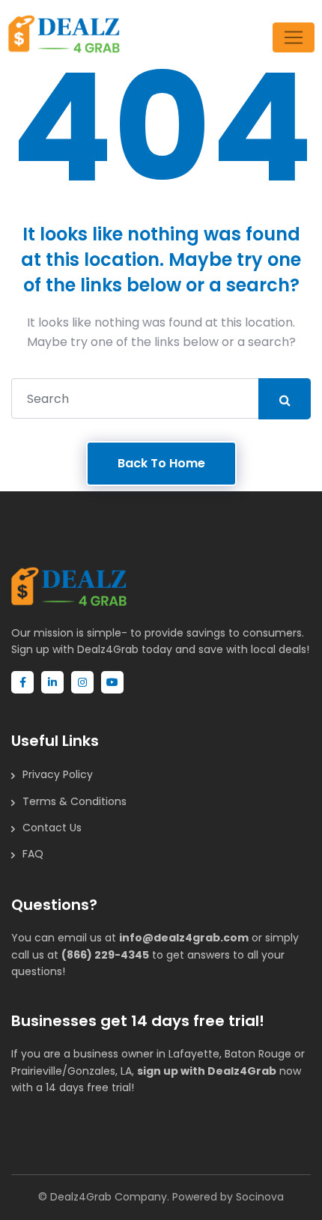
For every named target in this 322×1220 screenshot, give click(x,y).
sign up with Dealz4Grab (206, 1070)
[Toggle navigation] (294, 37)
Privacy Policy (57, 774)
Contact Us (52, 827)
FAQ (32, 853)
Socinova (260, 1196)
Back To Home (161, 463)
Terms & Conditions (74, 801)
